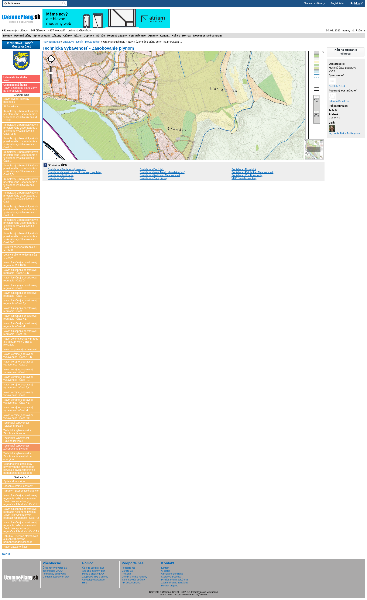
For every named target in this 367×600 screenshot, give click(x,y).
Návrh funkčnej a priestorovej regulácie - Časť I (20, 310)
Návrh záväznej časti (15, 546)
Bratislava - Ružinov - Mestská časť (160, 175)
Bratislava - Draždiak (152, 169)
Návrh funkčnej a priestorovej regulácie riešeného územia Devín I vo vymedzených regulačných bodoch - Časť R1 (21, 500)
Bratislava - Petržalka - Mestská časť (252, 172)
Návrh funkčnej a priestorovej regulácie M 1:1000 (20, 264)
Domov (7, 35)
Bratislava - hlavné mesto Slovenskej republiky (75, 172)
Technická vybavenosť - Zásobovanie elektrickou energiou (17, 456)
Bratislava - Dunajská (243, 169)
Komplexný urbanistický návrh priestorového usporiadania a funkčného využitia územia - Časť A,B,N (20, 129)
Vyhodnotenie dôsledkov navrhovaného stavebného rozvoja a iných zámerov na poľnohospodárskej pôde (19, 468)
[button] (345, 51)
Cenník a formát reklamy (134, 576)
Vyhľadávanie (137, 35)
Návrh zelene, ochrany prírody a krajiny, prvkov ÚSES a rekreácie (20, 341)
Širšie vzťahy (10, 106)
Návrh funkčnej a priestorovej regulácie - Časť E (20, 287)
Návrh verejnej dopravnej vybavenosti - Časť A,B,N (18, 355)
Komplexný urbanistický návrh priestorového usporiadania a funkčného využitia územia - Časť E (20, 156)
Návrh (15, 79)
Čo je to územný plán (93, 567)
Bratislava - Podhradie (60, 175)
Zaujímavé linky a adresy (95, 576)
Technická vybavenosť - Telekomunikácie (17, 424)
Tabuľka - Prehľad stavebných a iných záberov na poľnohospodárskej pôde (20, 539)
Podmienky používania (54, 573)
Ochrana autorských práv (56, 576)
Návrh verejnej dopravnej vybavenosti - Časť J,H (18, 386)
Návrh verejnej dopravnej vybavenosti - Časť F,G (18, 378)
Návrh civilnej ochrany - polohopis (17, 100)
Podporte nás (129, 567)
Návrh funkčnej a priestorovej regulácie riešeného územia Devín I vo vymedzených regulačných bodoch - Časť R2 (21, 513)
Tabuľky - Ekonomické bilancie (21, 490)
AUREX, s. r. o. (337, 85)
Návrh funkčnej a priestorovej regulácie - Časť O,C (20, 333)
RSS (84, 582)
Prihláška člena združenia (174, 579)
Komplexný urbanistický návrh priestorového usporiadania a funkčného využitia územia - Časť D (20, 143)
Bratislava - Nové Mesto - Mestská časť (162, 172)
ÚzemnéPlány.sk (12, 10)
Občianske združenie (172, 573)
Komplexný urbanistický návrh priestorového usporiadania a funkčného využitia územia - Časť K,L (20, 211)
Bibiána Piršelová (339, 101)
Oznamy (153, 35)
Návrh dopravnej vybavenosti (20, 349)
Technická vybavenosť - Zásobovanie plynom (17, 447)
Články (67, 35)
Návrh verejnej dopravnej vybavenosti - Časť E (18, 371)
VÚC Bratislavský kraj (243, 178)
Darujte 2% (127, 570)
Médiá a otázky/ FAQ (93, 573)
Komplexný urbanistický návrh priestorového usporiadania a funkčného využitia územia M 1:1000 (20, 116)
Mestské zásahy (117, 35)
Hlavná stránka (51, 41)
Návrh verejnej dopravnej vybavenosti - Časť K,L (18, 401)
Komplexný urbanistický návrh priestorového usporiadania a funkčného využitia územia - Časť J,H (20, 184)
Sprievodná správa (14, 481)
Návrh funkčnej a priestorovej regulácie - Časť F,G (20, 294)
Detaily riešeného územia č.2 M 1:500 (20, 256)
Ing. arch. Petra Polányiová (344, 133)
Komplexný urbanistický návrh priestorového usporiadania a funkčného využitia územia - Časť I (20, 197)
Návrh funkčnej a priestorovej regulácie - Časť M (20, 325)
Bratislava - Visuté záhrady (246, 175)
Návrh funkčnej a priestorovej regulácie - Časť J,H (20, 302)
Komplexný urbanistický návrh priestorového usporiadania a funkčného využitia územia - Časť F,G (20, 170)
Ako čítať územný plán (93, 570)
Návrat (6, 553)
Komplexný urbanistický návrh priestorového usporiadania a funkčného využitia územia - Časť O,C (20, 238)
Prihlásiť (356, 3)
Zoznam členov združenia (174, 582)
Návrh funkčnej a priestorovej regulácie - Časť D (20, 279)
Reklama (126, 573)
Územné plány (22, 35)
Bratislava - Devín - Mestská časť (81, 41)
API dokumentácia (131, 582)
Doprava (89, 35)
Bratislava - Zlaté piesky (153, 178)
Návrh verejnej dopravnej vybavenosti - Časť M (18, 409)
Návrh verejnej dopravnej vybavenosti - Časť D (18, 363)
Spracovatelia (41, 35)
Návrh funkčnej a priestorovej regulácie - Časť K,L (20, 317)
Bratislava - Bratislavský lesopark (67, 169)
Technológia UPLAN (53, 570)
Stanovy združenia (171, 576)
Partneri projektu (169, 585)
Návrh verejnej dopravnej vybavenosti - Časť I (18, 394)
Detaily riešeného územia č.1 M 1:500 (20, 249)
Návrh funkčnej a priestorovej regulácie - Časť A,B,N (20, 271)
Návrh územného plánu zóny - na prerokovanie (20, 87)
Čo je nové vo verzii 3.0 (55, 567)
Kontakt (164, 35)
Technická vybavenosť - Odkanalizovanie (17, 440)
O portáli (165, 570)
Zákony (56, 35)
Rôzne (78, 35)
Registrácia (337, 3)
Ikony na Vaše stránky (133, 579)
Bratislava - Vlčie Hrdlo (61, 178)
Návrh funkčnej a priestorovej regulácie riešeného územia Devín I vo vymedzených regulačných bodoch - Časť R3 (21, 527)
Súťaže (100, 35)
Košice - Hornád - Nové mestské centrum (197, 35)
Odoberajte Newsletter (93, 579)
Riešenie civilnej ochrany (17, 486)
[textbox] (33, 3)
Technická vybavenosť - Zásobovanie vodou (17, 432)
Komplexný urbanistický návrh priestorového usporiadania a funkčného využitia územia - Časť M (20, 224)
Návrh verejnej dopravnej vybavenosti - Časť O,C (18, 417)
